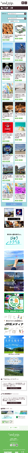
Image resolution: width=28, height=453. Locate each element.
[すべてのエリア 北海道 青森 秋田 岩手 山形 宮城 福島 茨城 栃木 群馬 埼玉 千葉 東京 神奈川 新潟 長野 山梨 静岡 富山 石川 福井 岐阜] (17, 14)
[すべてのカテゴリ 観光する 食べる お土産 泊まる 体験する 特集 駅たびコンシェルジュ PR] (17, 19)
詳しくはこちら (13, 388)
